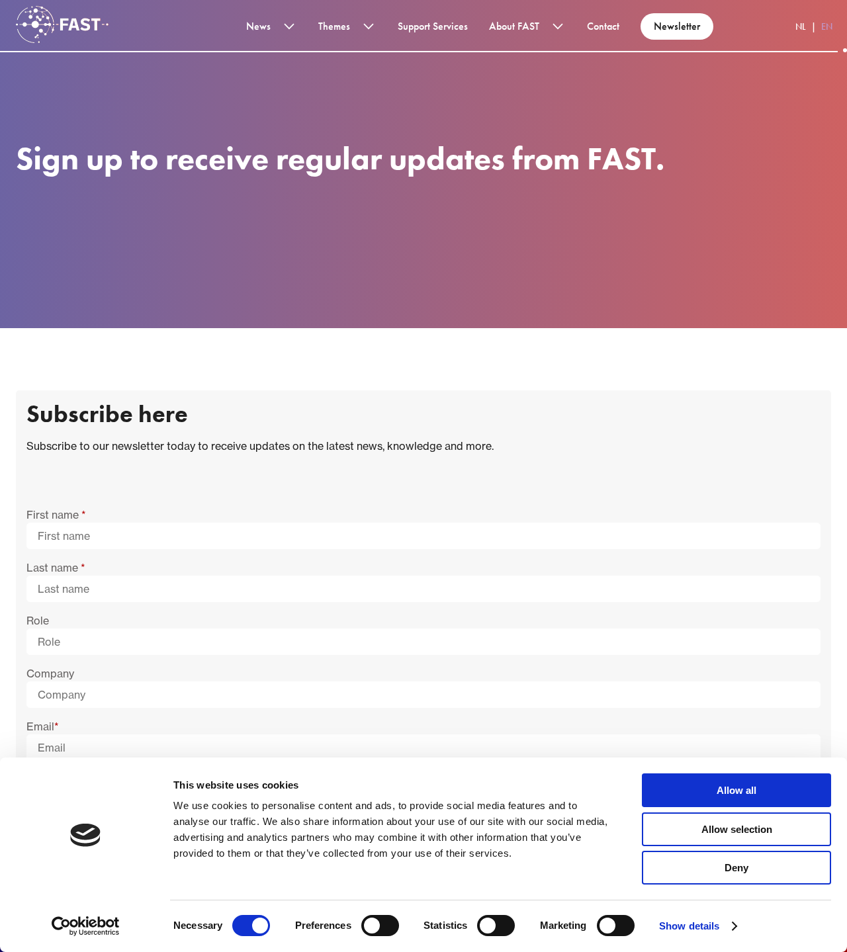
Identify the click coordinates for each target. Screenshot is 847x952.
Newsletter (677, 26)
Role (37, 620)
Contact (603, 26)
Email (42, 726)
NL (800, 26)
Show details (689, 925)
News (258, 26)
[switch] (380, 925)
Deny (736, 867)
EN (826, 26)
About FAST (514, 26)
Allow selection (736, 829)
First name (56, 514)
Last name (55, 567)
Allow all (736, 790)
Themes (334, 26)
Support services (433, 26)
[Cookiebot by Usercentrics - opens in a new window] (86, 926)
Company (50, 673)
